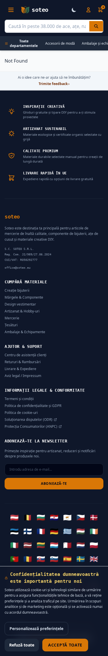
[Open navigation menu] (11, 9)
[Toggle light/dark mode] (74, 10)
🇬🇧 (94, 558)
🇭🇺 (80, 531)
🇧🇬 (41, 517)
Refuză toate (21, 645)
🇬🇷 (67, 531)
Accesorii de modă (60, 43)
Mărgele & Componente (24, 297)
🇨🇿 (80, 517)
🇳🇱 (80, 545)
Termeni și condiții (19, 398)
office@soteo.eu (18, 267)
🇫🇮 (27, 531)
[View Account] (88, 10)
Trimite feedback (54, 84)
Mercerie (12, 318)
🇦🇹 (14, 517)
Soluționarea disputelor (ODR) (28, 419)
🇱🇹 (41, 545)
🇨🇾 (67, 517)
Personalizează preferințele (36, 628)
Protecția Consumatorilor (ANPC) (31, 426)
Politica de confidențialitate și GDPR (33, 405)
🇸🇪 (80, 558)
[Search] (96, 26)
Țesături (11, 325)
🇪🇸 (67, 558)
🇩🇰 (94, 517)
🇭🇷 (54, 517)
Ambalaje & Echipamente (25, 331)
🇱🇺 (54, 545)
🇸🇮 (54, 558)
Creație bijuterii (17, 290)
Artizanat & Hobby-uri (22, 311)
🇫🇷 (41, 531)
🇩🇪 (54, 531)
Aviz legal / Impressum (23, 375)
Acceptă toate (65, 645)
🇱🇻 (27, 545)
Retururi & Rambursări (23, 361)
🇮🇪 (94, 531)
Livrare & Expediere (20, 368)
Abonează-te (54, 483)
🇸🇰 (41, 558)
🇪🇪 (14, 531)
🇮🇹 (14, 545)
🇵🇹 (14, 558)
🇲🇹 (67, 545)
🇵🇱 (94, 545)
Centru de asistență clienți (25, 354)
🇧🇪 (27, 517)
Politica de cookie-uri (21, 412)
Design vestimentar (20, 304)
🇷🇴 (27, 558)
